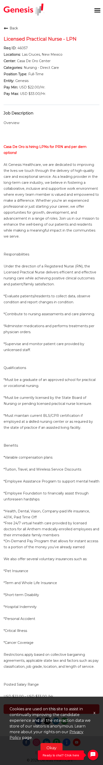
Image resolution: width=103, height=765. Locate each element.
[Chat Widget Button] (93, 755)
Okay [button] (51, 748)
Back (14, 28)
